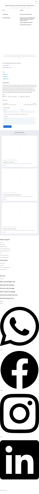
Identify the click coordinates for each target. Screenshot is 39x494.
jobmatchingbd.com (6, 65)
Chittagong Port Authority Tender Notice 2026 (9, 228)
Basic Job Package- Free (7, 282)
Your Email (21, 109)
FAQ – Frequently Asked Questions (5, 267)
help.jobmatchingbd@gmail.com (4, 257)
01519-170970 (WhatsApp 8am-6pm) (5, 248)
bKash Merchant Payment (3, 490)
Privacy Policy (2, 265)
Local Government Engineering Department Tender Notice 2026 (12, 194)
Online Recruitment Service (8, 295)
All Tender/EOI (23, 7)
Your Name (5, 109)
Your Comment (5, 116)
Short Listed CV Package (7, 292)
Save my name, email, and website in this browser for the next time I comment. (16, 114)
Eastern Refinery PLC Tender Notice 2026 (9, 162)
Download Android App (3, 269)
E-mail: (1, 253)
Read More (4, 165)
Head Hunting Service (7, 298)
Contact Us (1, 242)
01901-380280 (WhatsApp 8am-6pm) (5, 250)
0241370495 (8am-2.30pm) (3, 246)
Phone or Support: (2, 244)
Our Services (1, 278)
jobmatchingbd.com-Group (7, 67)
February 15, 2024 (17, 7)
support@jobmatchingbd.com (4, 255)
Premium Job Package (7, 288)
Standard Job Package (7, 285)
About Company (2, 263)
